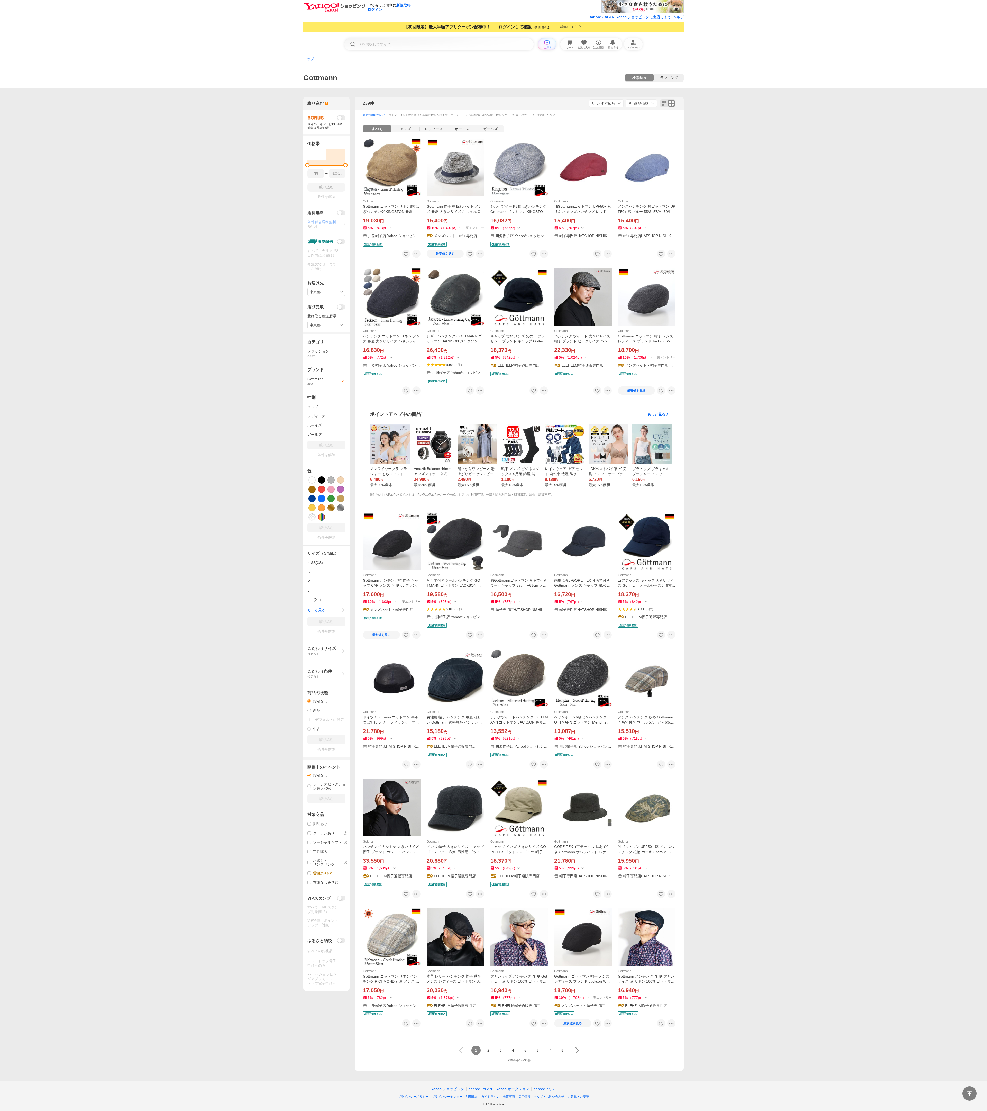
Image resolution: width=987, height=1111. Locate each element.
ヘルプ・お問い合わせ (549, 1096)
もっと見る (656, 414)
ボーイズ (462, 129)
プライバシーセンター (447, 1096)
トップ (308, 59)
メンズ (405, 129)
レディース (434, 129)
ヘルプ (678, 17)
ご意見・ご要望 (578, 1096)
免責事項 (509, 1096)
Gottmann (370, 201)
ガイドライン (490, 1096)
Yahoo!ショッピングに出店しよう (643, 17)
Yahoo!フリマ (545, 1089)
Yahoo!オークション (512, 1089)
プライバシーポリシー (413, 1096)
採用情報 (524, 1096)
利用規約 (472, 1096)
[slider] (307, 165)
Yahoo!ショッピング (447, 1089)
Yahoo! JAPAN (601, 17)
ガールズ (490, 129)
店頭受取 (315, 307)
